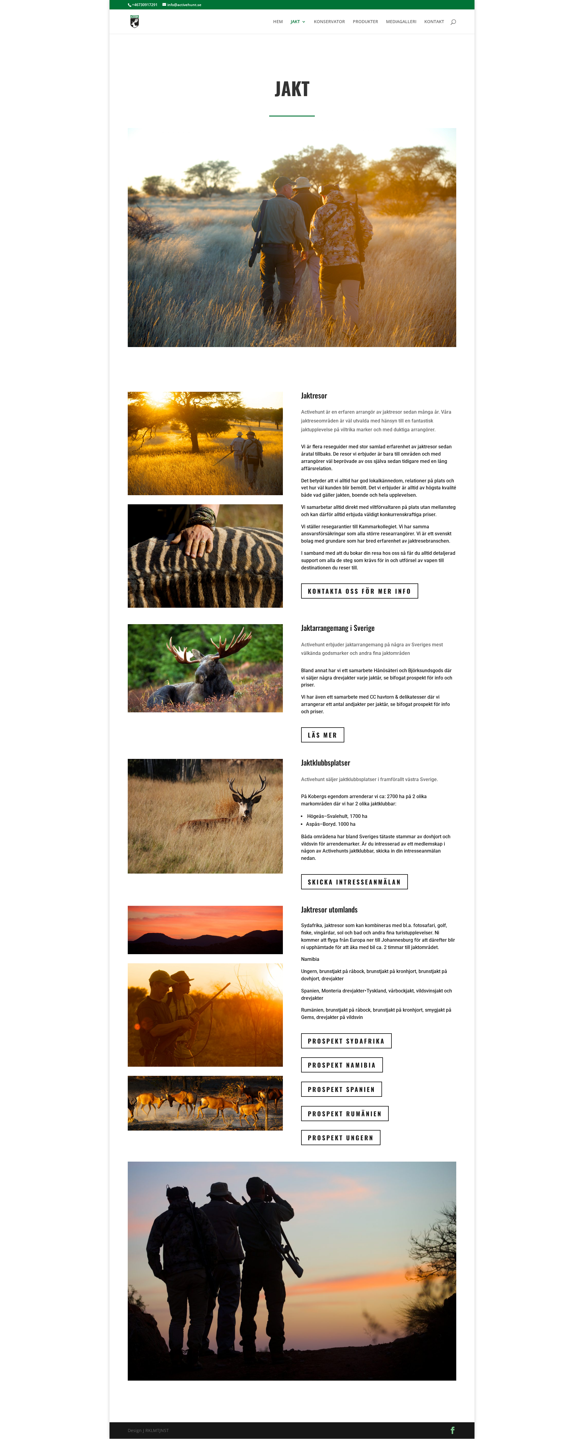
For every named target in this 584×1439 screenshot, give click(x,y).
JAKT (295, 21)
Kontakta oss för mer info (360, 591)
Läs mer (323, 734)
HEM (278, 21)
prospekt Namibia (342, 1064)
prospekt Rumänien (345, 1113)
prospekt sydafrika (346, 1040)
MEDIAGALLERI (401, 21)
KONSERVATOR (329, 21)
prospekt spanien (341, 1089)
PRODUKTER (365, 21)
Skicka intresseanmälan (354, 881)
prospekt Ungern (341, 1137)
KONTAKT (434, 21)
